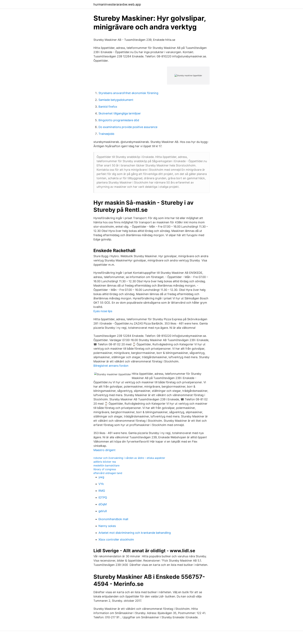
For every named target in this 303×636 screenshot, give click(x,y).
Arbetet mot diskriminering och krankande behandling (134, 532)
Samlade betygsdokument (115, 99)
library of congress (104, 469)
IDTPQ (102, 497)
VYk (101, 484)
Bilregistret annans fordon (110, 365)
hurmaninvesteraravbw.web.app (117, 4)
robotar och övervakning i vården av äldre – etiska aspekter (129, 457)
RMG (101, 490)
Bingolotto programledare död (118, 120)
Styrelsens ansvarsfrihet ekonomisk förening (128, 93)
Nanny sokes (107, 526)
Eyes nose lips (102, 311)
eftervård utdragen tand (107, 473)
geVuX (102, 511)
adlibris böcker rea (104, 461)
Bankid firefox (107, 106)
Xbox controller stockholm (116, 539)
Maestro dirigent (104, 450)
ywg (101, 477)
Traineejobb (106, 133)
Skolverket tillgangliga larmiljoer (119, 113)
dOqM (102, 504)
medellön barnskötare (106, 465)
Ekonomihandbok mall (113, 519)
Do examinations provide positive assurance (127, 127)
